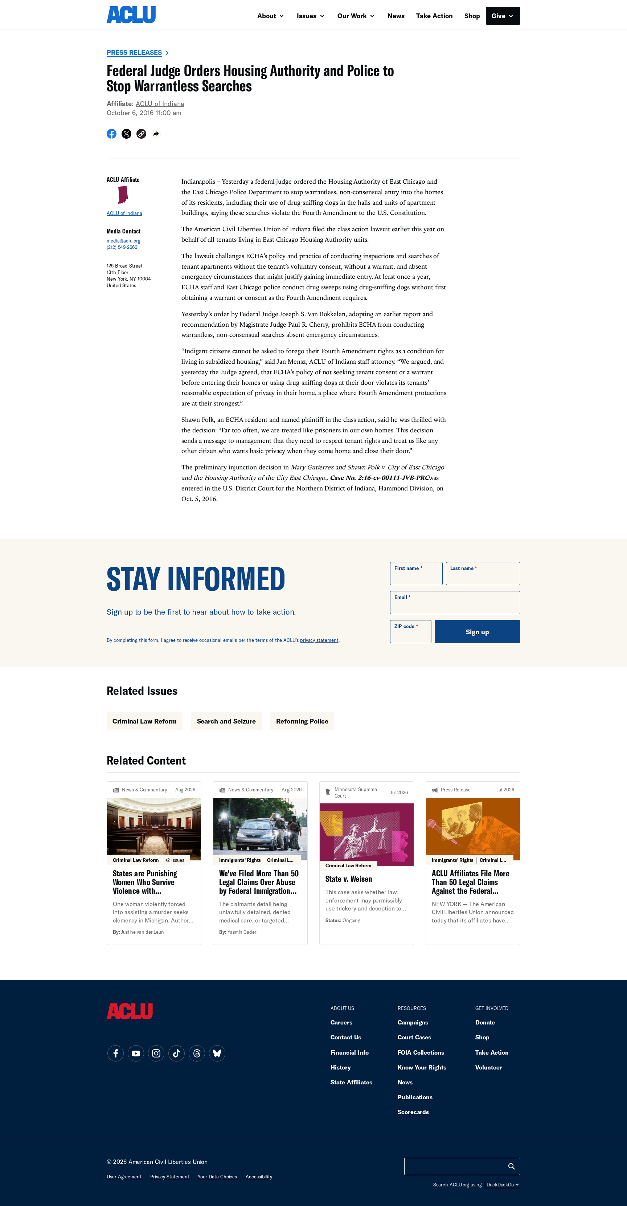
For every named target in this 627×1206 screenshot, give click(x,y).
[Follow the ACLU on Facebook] (115, 1053)
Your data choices (217, 1176)
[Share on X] (126, 136)
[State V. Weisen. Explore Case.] (367, 863)
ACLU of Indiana (160, 103)
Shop (472, 16)
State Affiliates (351, 1082)
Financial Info (350, 1052)
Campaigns (413, 1022)
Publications (415, 1096)
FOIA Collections (421, 1052)
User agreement (124, 1176)
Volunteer (488, 1067)
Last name (462, 568)
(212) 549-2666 (122, 247)
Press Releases (134, 52)
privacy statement (319, 640)
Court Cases (414, 1037)
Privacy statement (169, 1176)
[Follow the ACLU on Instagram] (156, 1053)
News (396, 16)
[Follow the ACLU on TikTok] (176, 1053)
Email (400, 597)
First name (406, 568)
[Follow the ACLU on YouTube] (135, 1053)
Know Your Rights (422, 1067)
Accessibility (259, 1176)
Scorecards (413, 1111)
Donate (485, 1022)
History (341, 1067)
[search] (511, 1166)
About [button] (267, 16)
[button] (141, 135)
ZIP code (404, 626)
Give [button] (499, 16)
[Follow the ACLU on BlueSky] (217, 1053)
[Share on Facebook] (111, 136)
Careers (341, 1022)
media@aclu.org (123, 241)
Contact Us (346, 1037)
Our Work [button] (353, 16)
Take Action (434, 16)
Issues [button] (307, 16)
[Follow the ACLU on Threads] (196, 1053)
